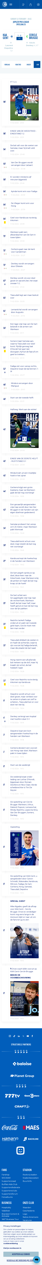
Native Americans (30, 1217)
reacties (18, 64)
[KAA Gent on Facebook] (32, 1036)
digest (29, 64)
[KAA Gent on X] (23, 1036)
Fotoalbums (7, 1197)
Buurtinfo (27, 1181)
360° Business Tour (10, 1219)
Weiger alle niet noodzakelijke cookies (21, 1260)
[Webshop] (30, 4)
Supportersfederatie (11, 1187)
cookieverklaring (10, 1243)
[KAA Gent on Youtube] (28, 1036)
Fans (4, 1170)
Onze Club (28, 1203)
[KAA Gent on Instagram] (10, 1036)
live (38, 64)
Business (7, 1203)
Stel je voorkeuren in (12, 1248)
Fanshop (5, 1175)
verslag (7, 64)
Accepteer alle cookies (21, 1254)
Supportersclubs (9, 1191)
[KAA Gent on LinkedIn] (19, 1036)
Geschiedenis (28, 1211)
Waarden (27, 1208)
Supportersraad (9, 1181)
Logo (25, 1214)
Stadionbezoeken (31, 1178)
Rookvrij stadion (30, 1175)
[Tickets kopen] (23, 4)
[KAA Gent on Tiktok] (14, 1036)
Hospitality (6, 1208)
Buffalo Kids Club (9, 1184)
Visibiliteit (6, 1211)
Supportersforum (10, 1194)
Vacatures (27, 1220)
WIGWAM (6, 1178)
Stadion (27, 1170)
